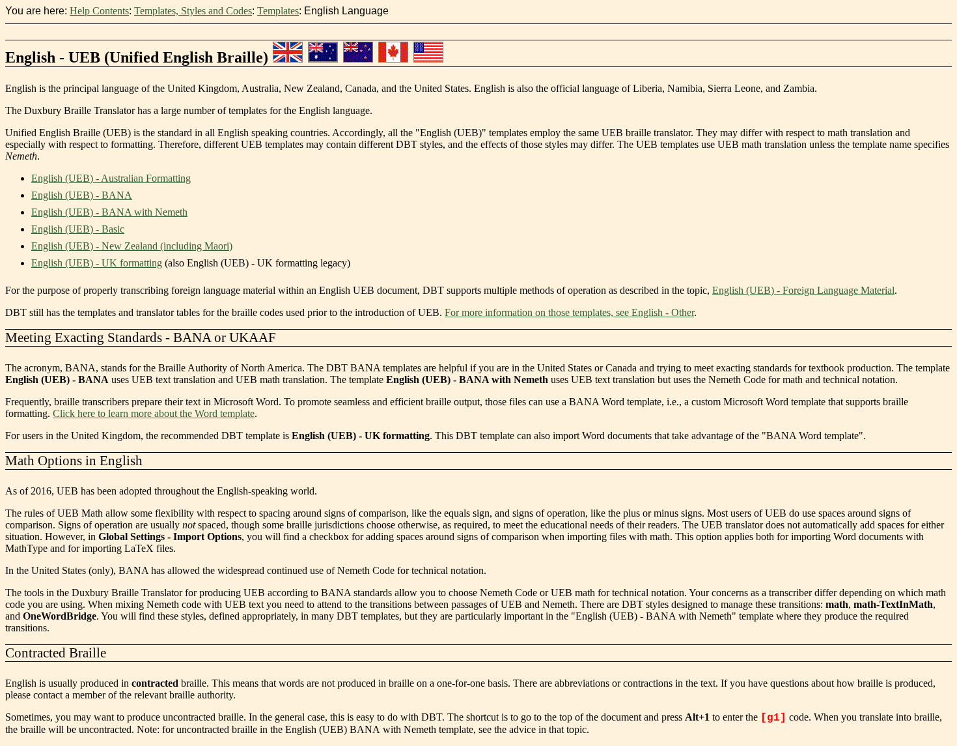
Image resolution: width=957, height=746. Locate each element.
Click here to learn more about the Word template (154, 413)
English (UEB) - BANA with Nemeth (109, 212)
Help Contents (99, 10)
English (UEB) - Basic (77, 229)
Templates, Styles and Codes (193, 10)
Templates (278, 10)
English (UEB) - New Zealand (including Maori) (131, 245)
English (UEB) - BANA (81, 195)
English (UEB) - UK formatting (96, 262)
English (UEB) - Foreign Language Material (803, 290)
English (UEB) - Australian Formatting (111, 178)
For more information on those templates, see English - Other (569, 312)
